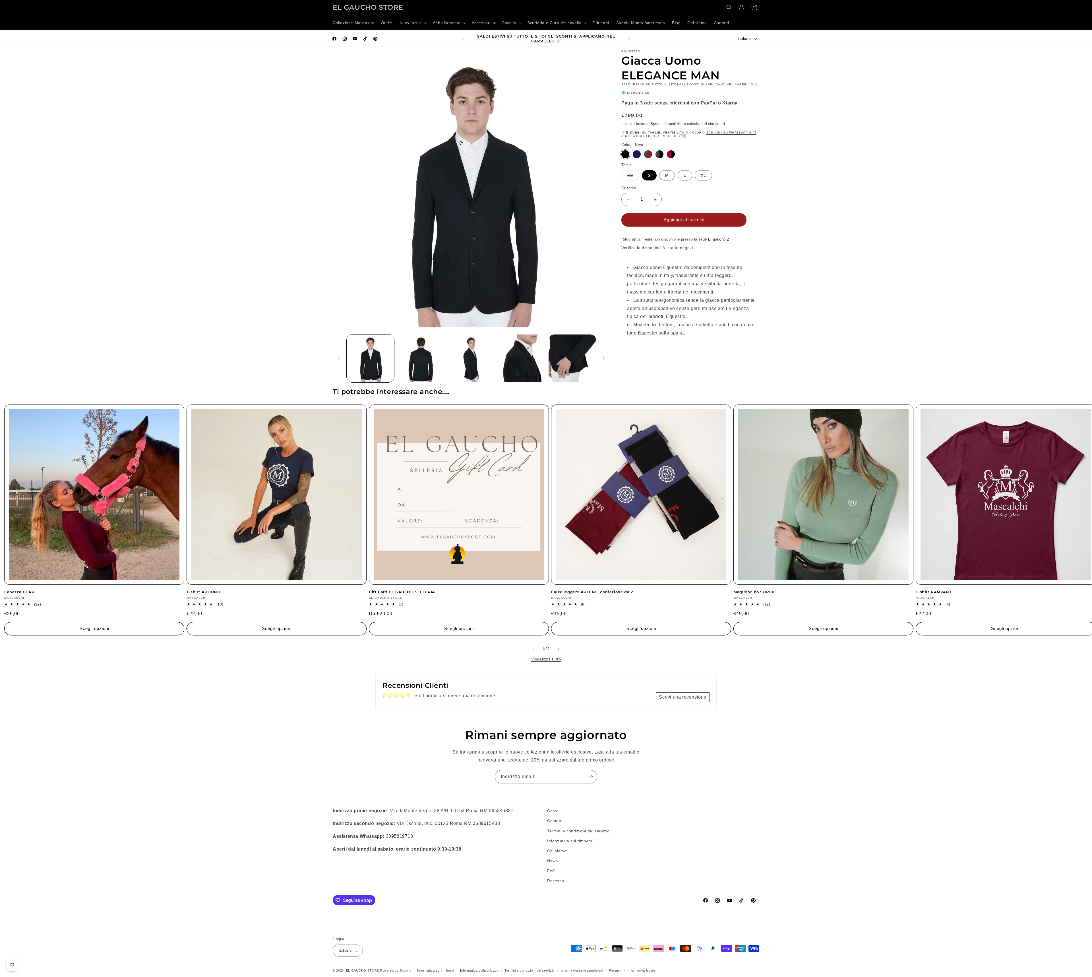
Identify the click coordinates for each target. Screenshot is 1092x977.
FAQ (551, 871)
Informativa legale (641, 970)
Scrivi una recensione (682, 697)
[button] (412, 23)
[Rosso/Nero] (671, 154)
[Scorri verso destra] (603, 358)
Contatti (554, 820)
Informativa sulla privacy (479, 970)
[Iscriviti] (590, 776)
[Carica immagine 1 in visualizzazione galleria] (370, 358)
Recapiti (615, 970)
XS (633, 177)
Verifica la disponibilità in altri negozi (657, 248)
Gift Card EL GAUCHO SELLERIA (402, 592)
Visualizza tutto (546, 659)
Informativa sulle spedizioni (582, 970)
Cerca (553, 810)
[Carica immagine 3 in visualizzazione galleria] (471, 358)
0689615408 (486, 823)
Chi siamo (556, 850)
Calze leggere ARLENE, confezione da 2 (592, 592)
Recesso (555, 881)
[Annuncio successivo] (629, 38)
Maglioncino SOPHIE (754, 592)
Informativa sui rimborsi (570, 840)
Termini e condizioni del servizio (578, 830)
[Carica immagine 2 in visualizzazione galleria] (420, 358)
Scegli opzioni (94, 628)
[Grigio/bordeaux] (648, 154)
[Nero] (625, 154)
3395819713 (399, 836)
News (552, 861)
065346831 (501, 810)
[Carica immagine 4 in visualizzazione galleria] (521, 358)
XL (703, 175)
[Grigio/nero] (659, 154)
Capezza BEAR (19, 592)
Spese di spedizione (668, 124)
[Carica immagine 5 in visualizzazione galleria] (572, 358)
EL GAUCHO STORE (362, 970)
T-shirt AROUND (203, 592)
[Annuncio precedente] (462, 38)
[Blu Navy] (637, 154)
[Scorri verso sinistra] (339, 358)
